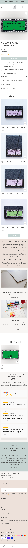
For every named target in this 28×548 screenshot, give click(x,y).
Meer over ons (14, 467)
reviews (16, 254)
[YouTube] (10, 530)
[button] (25, 7)
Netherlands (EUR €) (11, 532)
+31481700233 (9, 477)
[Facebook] (1, 530)
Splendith (6, 540)
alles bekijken (14, 235)
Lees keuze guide (14, 297)
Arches (3, 47)
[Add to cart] (25, 123)
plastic (22, 245)
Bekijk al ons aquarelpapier (14, 329)
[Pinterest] (4, 530)
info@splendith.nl (9, 475)
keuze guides (14, 253)
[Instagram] (7, 530)
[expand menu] (2, 7)
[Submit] (25, 489)
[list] (14, 25)
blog (21, 253)
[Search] (22, 7)
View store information (8, 66)
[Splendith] (14, 7)
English (2, 532)
